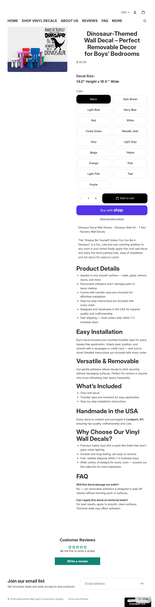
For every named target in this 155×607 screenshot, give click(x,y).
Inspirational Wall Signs (28, 599)
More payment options (112, 219)
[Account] (135, 12)
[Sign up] (142, 584)
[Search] (145, 21)
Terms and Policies (78, 599)
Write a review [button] (77, 561)
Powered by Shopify (53, 599)
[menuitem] (117, 21)
